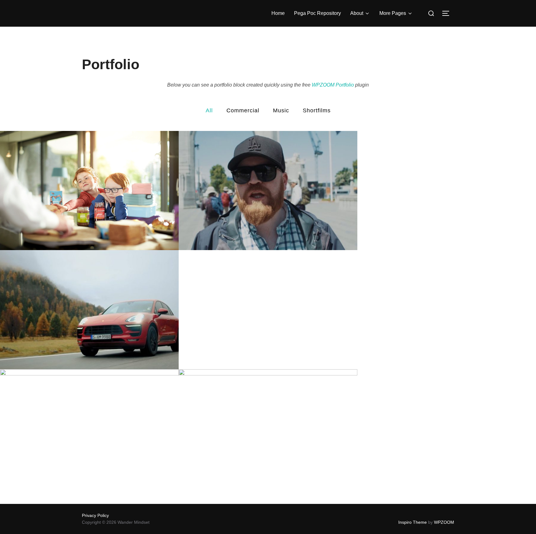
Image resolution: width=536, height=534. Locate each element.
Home (278, 13)
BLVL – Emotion (89, 429)
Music (281, 110)
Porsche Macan (89, 310)
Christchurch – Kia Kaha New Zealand (268, 190)
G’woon (89, 190)
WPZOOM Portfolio (333, 85)
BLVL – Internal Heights (268, 429)
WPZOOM (444, 522)
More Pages (392, 13)
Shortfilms (317, 110)
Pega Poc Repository (317, 13)
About (356, 13)
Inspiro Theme (412, 522)
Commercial (242, 110)
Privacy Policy (95, 515)
